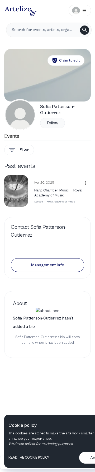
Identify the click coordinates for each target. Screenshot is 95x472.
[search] (84, 30)
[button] (47, 265)
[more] (85, 183)
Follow (52, 123)
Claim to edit (69, 60)
